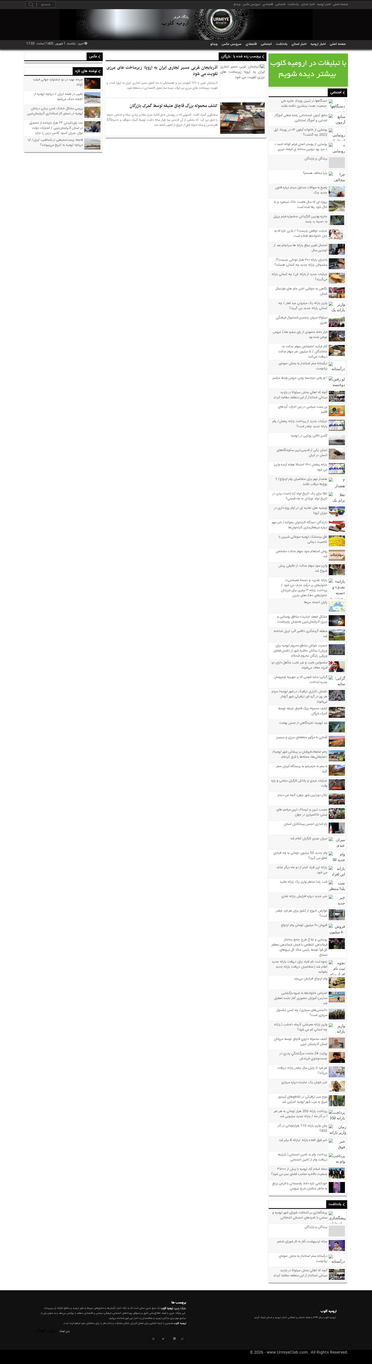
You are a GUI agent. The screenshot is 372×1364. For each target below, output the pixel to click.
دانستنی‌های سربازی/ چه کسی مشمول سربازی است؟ (301, 1013)
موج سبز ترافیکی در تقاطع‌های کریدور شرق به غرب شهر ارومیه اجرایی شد (302, 1099)
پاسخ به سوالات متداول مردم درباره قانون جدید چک (301, 190)
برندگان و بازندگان (315, 158)
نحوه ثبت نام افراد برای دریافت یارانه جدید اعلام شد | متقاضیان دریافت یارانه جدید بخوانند (299, 966)
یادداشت (293, 4)
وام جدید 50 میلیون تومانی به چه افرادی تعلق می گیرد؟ (300, 855)
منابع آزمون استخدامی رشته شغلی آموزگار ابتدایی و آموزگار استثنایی (301, 118)
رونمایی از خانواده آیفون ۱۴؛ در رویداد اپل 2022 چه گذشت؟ (300, 132)
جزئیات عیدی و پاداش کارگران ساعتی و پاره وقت (299, 783)
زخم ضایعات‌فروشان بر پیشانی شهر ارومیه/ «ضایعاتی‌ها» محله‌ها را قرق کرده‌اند (299, 754)
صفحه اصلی (340, 4)
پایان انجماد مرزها (315, 602)
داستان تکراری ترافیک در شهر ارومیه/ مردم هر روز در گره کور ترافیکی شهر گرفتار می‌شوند (299, 696)
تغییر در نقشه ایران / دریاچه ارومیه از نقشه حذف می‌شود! (58, 97)
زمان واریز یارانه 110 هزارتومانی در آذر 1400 (302, 1128)
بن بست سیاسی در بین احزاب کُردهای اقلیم (302, 409)
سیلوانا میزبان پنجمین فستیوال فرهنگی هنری (301, 320)
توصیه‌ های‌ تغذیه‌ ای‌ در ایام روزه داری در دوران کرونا (300, 510)
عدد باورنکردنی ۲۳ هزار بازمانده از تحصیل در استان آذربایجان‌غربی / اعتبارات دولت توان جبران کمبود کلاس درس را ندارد (56, 128)
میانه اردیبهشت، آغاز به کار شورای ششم (302, 1241)
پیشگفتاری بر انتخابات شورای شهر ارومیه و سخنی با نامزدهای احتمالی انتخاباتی (299, 1215)
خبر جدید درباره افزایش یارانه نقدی (304, 896)
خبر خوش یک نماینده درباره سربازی (304, 1082)
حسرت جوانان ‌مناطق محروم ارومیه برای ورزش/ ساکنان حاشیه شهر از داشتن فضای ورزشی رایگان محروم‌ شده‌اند (300, 650)
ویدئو (237, 4)
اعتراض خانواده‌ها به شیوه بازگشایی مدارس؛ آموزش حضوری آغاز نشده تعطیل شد (300, 998)
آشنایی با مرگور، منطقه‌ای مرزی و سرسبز (301, 737)
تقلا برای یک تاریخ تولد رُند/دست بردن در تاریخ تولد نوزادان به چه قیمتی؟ (300, 496)
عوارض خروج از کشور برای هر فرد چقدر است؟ (301, 913)
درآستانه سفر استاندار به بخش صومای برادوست (303, 366)
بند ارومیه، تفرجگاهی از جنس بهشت (303, 722)
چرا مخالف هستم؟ (315, 173)
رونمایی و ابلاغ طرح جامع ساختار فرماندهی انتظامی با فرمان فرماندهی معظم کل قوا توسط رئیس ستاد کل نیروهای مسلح (299, 947)
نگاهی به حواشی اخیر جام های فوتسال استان (301, 291)
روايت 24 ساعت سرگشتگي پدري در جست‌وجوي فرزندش (303, 1056)
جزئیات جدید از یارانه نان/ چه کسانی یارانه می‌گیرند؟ (299, 277)
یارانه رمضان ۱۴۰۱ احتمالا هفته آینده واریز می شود (300, 467)
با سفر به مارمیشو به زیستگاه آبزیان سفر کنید (301, 769)
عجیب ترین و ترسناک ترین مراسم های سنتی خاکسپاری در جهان (301, 812)
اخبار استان (308, 4)
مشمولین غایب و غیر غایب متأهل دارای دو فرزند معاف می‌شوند (299, 665)
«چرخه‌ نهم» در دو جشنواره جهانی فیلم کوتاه (58, 82)
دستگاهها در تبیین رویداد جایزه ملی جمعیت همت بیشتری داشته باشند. (304, 103)
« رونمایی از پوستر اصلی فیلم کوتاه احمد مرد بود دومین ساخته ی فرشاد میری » (300, 147)
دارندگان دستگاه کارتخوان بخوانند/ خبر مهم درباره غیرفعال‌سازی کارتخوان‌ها (299, 525)
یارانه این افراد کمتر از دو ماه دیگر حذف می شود (301, 870)
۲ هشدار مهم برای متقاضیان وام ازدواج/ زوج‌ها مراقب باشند (301, 482)
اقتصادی (267, 4)
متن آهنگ (64, 1332)
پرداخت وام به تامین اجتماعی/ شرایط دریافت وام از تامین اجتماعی (302, 1157)
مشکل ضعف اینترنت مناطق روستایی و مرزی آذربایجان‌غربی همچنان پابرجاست (302, 619)
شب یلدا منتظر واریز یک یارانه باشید (303, 881)
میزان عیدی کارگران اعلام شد (308, 838)
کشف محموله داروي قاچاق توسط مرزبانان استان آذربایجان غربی (300, 1041)
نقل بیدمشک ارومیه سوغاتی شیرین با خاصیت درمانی (303, 539)
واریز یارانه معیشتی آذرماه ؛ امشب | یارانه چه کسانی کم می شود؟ (300, 1027)
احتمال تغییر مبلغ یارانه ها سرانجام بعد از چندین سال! (300, 248)
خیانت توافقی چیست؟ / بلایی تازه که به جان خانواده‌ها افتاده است (300, 233)
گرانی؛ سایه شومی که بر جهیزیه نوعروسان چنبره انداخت (300, 680)
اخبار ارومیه (324, 4)
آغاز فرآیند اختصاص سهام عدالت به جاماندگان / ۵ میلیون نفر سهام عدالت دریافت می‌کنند (302, 351)
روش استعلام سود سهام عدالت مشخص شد (301, 554)
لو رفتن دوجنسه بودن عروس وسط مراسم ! (300, 377)
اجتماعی (280, 4)
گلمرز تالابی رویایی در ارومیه (309, 435)
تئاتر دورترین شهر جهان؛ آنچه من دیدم (302, 795)
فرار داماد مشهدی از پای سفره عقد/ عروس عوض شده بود (300, 335)
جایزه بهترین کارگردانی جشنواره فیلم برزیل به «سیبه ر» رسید (300, 219)
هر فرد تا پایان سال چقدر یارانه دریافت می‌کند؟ (302, 1070)
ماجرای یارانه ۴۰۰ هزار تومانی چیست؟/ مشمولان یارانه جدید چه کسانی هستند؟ (301, 262)
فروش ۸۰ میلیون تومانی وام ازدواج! (304, 925)
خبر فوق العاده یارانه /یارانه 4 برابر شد (303, 1140)
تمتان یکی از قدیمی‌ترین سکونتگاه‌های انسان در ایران (302, 453)
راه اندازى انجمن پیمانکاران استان (305, 824)
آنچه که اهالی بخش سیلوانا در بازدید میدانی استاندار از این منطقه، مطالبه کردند (300, 395)
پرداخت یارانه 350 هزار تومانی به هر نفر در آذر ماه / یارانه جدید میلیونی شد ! (300, 1114)
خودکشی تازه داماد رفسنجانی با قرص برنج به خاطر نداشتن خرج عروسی (300, 1186)
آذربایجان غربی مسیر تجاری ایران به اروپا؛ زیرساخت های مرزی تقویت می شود (162, 71)
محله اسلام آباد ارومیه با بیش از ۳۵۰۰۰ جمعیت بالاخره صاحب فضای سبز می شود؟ (299, 1172)
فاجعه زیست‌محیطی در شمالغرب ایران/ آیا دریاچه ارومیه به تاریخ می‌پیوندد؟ (55, 142)
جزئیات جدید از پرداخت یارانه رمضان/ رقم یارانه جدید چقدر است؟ (299, 424)
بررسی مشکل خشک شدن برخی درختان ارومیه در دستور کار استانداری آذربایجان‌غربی (55, 111)
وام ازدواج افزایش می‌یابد (310, 978)
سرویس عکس (251, 4)
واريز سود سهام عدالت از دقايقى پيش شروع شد (302, 568)
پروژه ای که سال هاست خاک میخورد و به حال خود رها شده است (300, 204)
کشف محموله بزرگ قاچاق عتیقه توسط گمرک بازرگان (302, 711)
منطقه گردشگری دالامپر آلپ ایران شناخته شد (300, 634)
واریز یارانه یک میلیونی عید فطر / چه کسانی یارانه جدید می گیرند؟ (302, 306)
